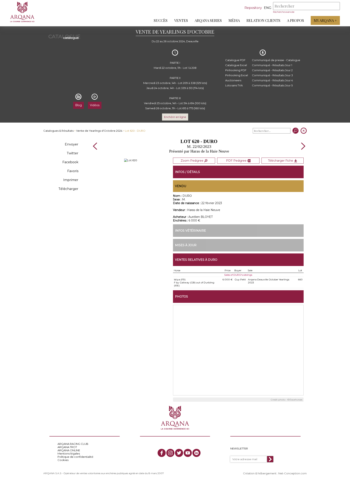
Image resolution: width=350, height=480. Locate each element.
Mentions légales (69, 453)
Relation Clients (263, 20)
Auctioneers (233, 80)
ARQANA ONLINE (69, 450)
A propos (295, 20)
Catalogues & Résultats (58, 130)
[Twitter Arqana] (179, 453)
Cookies (63, 460)
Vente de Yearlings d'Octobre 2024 (99, 130)
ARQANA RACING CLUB (73, 443)
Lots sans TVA (234, 85)
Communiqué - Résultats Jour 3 (272, 75)
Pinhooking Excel (236, 75)
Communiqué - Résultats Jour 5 (272, 85)
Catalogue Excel (236, 65)
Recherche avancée (283, 12)
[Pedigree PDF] (130, 160)
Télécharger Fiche (280, 160)
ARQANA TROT (67, 447)
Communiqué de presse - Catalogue (276, 60)
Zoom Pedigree (192, 160)
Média (234, 20)
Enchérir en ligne (175, 117)
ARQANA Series (208, 20)
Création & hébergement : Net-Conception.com (275, 473)
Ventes (181, 20)
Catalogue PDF (235, 60)
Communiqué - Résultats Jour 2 (272, 70)
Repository (253, 8)
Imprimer (70, 180)
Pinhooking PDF (235, 70)
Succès (161, 20)
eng (267, 8)
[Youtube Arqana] (188, 453)
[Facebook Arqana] (162, 453)
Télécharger (68, 189)
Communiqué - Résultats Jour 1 (272, 65)
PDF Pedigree (236, 160)
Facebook (70, 162)
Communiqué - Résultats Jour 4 (272, 80)
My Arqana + (325, 20)
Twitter (72, 153)
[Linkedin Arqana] (196, 453)
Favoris (72, 171)
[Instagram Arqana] (170, 453)
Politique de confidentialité (75, 456)
